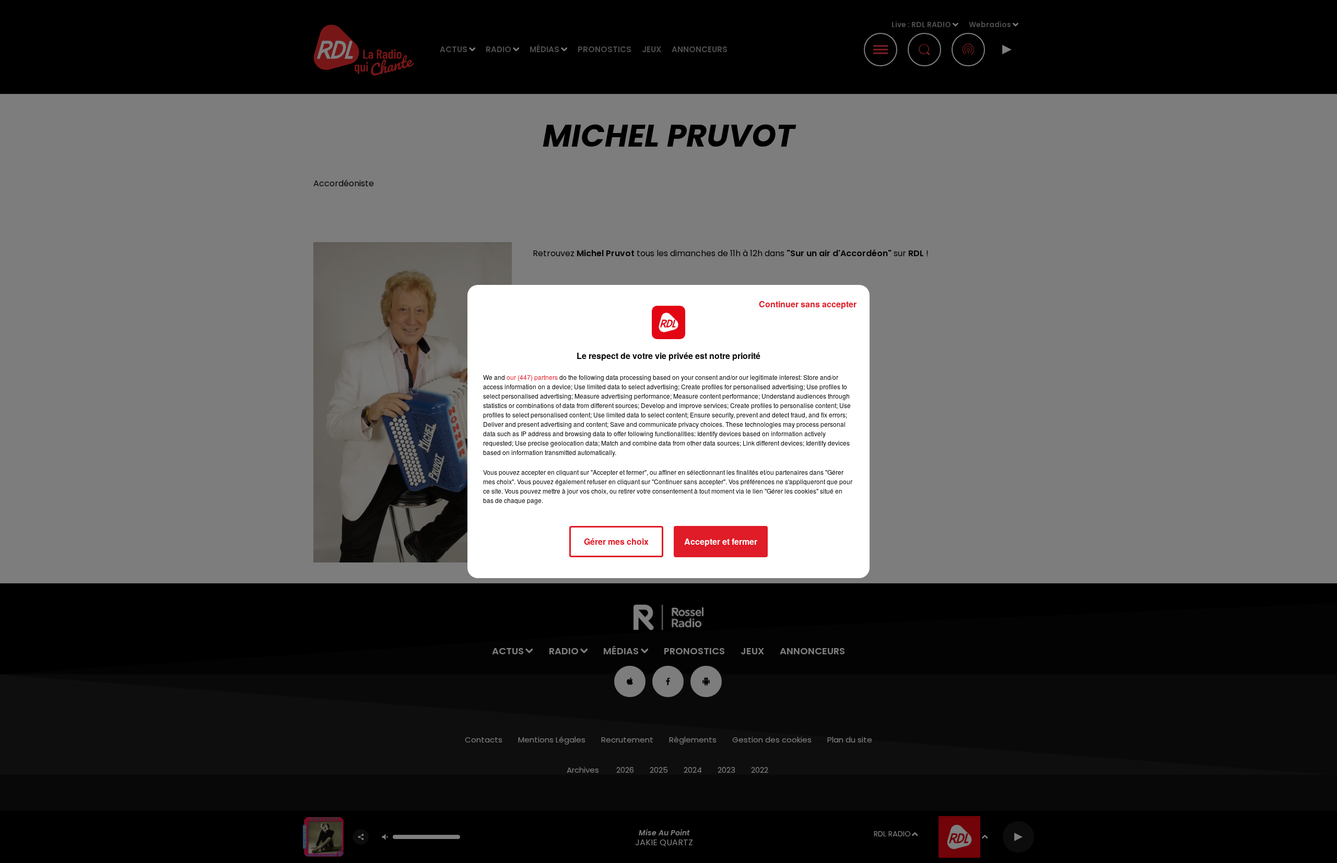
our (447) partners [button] (532, 377)
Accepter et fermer (720, 541)
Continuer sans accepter (808, 304)
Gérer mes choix (616, 541)
